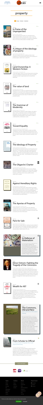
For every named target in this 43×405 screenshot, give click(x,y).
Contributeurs (23, 390)
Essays (18, 21)
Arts (6, 387)
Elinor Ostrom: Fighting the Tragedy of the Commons (25, 263)
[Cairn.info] (26, 370)
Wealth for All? (19, 286)
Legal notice (23, 384)
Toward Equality (20, 125)
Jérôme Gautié (16, 289)
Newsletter (34, 383)
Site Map (22, 394)
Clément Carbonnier (26, 243)
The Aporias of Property (24, 203)
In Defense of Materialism (28, 239)
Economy (7, 386)
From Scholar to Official (24, 340)
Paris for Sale (19, 220)
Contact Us (23, 389)
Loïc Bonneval (16, 223)
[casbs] (14, 370)
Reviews (21, 21)
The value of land (21, 86)
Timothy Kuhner (16, 167)
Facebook (33, 386)
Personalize (25, 401)
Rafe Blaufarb (16, 186)
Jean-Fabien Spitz (17, 206)
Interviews (26, 21)
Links (22, 392)
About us (22, 383)
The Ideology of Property (24, 144)
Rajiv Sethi (24, 268)
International (8, 389)
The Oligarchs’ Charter (23, 164)
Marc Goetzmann (17, 147)
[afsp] (19, 370)
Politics (7, 383)
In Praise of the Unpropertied (20, 30)
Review (14, 27)
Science (7, 394)
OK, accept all (18, 401)
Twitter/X (33, 384)
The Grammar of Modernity (20, 106)
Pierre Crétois (16, 34)
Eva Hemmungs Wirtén (27, 316)
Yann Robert (16, 53)
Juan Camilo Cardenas (18, 268)
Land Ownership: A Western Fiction (22, 67)
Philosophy (8, 390)
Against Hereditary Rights (25, 183)
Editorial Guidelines (24, 387)
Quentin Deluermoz (17, 128)
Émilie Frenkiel (16, 347)
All (15, 21)
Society (7, 384)
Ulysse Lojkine (16, 110)
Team (22, 386)
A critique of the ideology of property (25, 49)
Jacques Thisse (16, 89)
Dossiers (14, 387)
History (7, 392)
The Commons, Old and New (29, 308)
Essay (14, 163)
